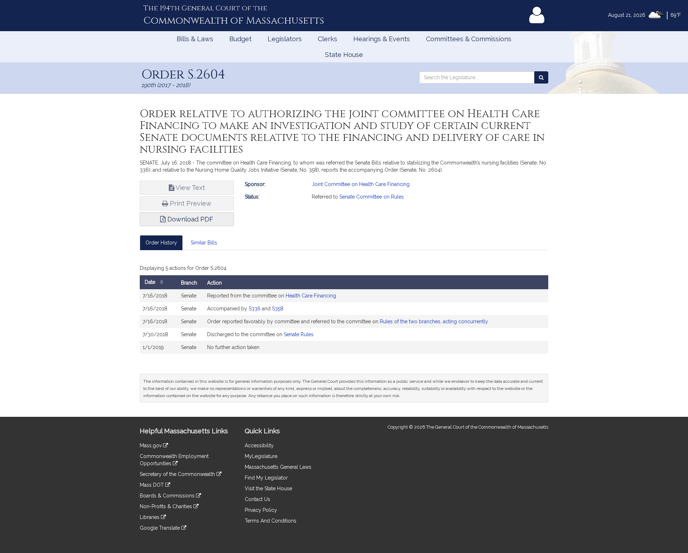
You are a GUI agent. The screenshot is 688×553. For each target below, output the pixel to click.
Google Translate (160, 528)
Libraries (150, 517)
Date (151, 282)
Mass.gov (151, 445)
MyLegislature (261, 456)
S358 (277, 308)
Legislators (285, 39)
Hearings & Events (381, 39)
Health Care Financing (311, 296)
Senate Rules (299, 334)
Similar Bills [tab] (204, 242)
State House (344, 54)
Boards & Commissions (168, 496)
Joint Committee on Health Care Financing (361, 184)
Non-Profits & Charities (167, 506)
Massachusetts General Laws (278, 467)
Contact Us (257, 499)
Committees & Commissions (468, 39)
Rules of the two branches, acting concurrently (434, 321)
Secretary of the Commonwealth (178, 474)
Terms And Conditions (270, 521)
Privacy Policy (261, 510)
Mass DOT (152, 485)
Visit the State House (268, 488)
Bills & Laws (195, 39)
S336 (255, 308)
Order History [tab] (161, 242)
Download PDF (189, 219)
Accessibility (259, 445)
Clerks (327, 39)
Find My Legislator (266, 478)
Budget (240, 39)
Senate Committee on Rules (371, 197)
